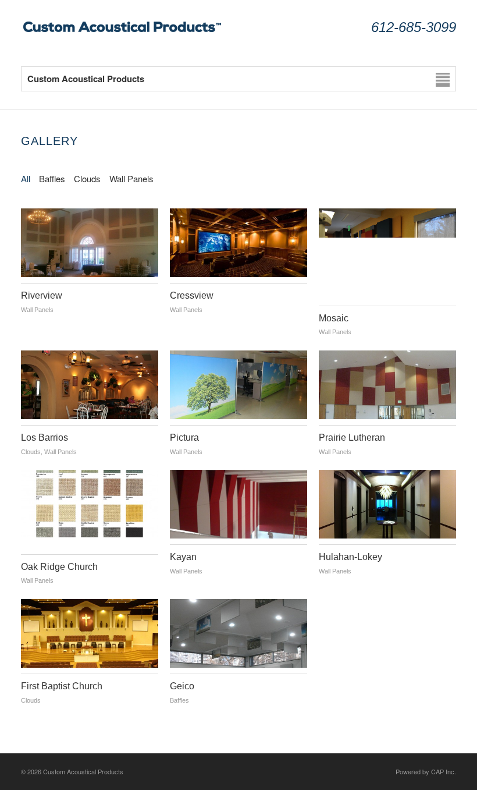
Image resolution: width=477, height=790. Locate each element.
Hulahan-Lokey (350, 557)
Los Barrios (44, 437)
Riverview (41, 295)
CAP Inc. (443, 771)
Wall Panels (131, 178)
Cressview (191, 295)
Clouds (87, 178)
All (25, 178)
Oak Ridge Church (59, 567)
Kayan (183, 557)
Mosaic (333, 318)
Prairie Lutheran (352, 437)
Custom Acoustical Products (83, 771)
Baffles (52, 178)
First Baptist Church (61, 686)
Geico (182, 686)
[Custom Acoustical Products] (123, 32)
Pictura (184, 437)
